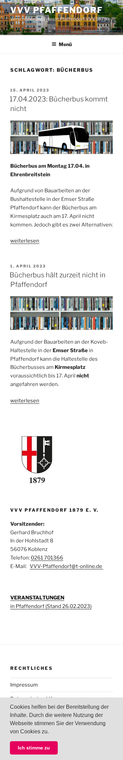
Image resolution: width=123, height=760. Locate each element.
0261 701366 (47, 558)
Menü (65, 44)
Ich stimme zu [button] (34, 747)
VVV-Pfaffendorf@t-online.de (66, 566)
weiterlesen (24, 241)
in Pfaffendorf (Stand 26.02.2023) (51, 606)
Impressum (24, 685)
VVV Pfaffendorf (56, 10)
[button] (51, 732)
